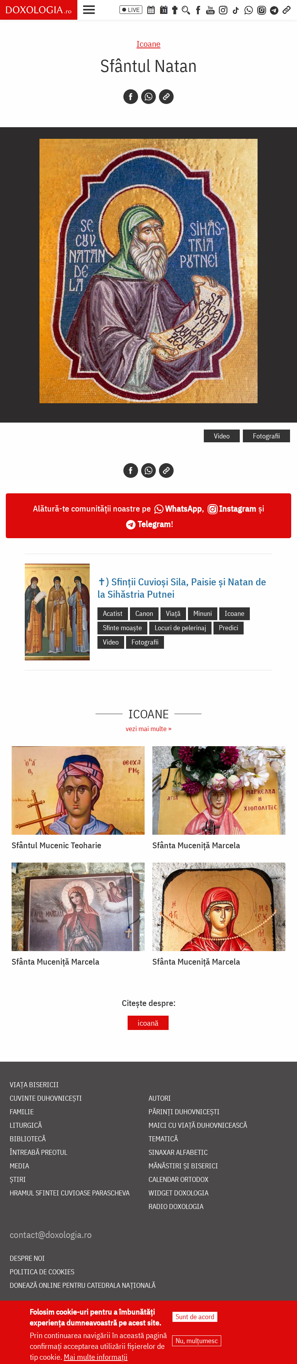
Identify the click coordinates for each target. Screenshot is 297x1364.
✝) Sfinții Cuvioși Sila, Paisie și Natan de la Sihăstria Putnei (181, 587)
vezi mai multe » (148, 728)
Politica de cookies (42, 1272)
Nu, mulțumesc (197, 1340)
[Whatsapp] (148, 96)
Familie (22, 1112)
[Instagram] (223, 9)
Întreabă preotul (38, 1153)
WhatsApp (183, 508)
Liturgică (26, 1126)
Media (19, 1166)
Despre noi (27, 1259)
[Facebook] (198, 9)
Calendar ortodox (178, 1180)
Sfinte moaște (122, 627)
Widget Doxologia (178, 1193)
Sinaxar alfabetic (178, 1153)
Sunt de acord (195, 1316)
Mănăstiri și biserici (183, 1166)
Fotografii (266, 435)
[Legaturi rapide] (286, 9)
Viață (173, 613)
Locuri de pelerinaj (180, 627)
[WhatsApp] (248, 9)
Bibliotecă (28, 1139)
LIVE (134, 10)
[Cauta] (186, 9)
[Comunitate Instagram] (261, 9)
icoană (148, 1023)
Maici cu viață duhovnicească (197, 1126)
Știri (18, 1180)
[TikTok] (235, 9)
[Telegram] (274, 9)
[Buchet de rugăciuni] (175, 9)
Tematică (163, 1139)
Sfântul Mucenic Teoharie (56, 845)
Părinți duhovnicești (184, 1112)
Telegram (154, 523)
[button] (91, 9)
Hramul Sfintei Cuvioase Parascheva (70, 1193)
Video (222, 435)
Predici (228, 627)
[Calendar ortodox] (150, 9)
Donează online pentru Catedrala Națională (82, 1286)
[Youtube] (210, 9)
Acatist (113, 613)
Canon (144, 613)
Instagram (237, 508)
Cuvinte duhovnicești (46, 1099)
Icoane (148, 43)
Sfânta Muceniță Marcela (196, 845)
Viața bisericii (34, 1085)
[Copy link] (166, 96)
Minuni (202, 613)
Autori (159, 1099)
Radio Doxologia (175, 1207)
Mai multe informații (96, 1357)
